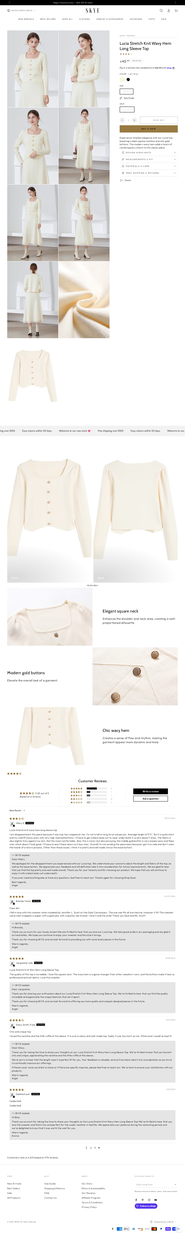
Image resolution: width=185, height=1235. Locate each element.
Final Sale (127, 109)
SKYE (17, 1222)
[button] (161, 10)
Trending (130, 36)
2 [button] (91, 1147)
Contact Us (50, 1197)
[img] (17, 818)
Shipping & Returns (54, 1188)
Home (122, 36)
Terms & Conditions (92, 1202)
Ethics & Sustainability (93, 1188)
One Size (126, 91)
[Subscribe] (176, 1184)
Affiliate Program (91, 1197)
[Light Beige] (122, 79)
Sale (9, 1193)
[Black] (128, 79)
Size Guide (50, 1183)
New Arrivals (14, 1183)
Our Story (87, 1183)
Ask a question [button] (151, 798)
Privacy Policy (89, 1207)
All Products (13, 1197)
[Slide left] (9, 2)
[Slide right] (175, 2)
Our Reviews (89, 1193)
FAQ (46, 1193)
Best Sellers (13, 1188)
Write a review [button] (151, 791)
